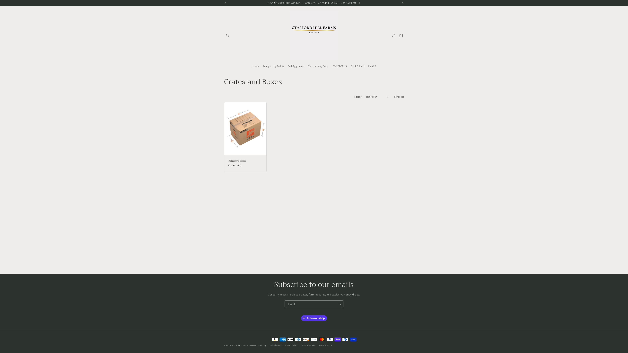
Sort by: (358, 97)
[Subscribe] (339, 304)
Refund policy (276, 345)
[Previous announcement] (225, 3)
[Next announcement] (402, 3)
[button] (227, 35)
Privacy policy (291, 345)
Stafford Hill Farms (240, 345)
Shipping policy (325, 345)
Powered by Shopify (257, 345)
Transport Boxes (236, 160)
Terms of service (308, 345)
